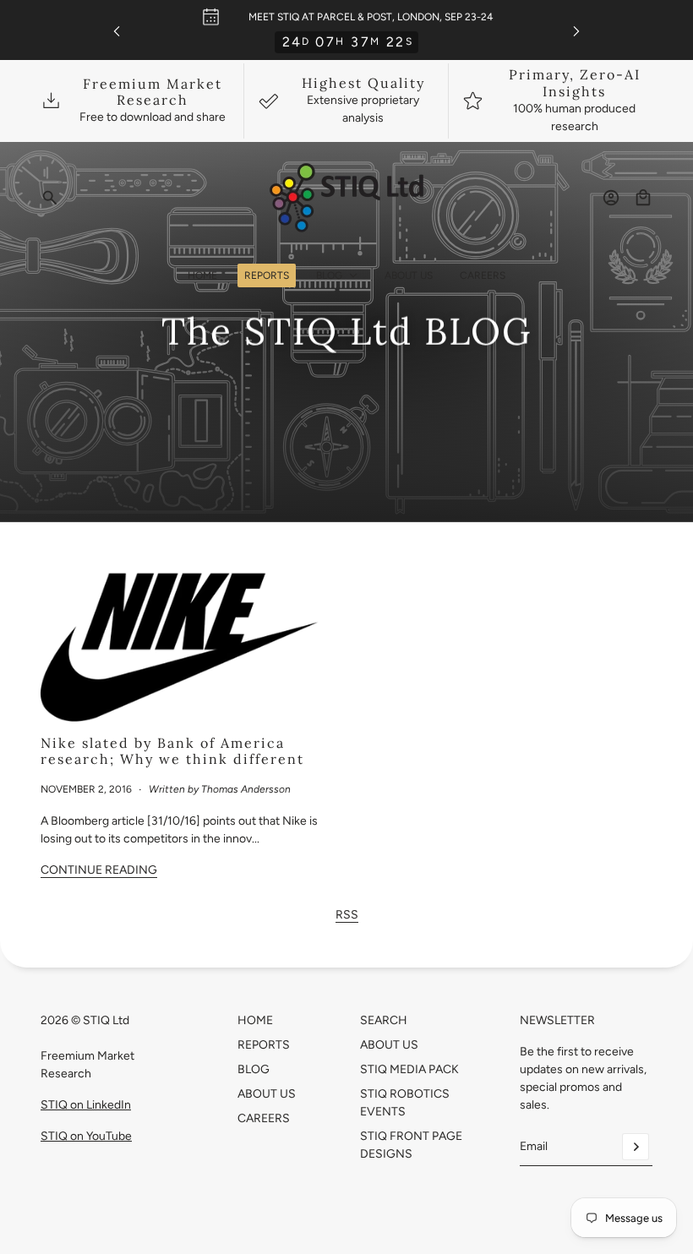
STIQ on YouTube (86, 1136)
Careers (263, 1118)
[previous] (116, 30)
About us (389, 1045)
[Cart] (643, 197)
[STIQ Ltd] (347, 197)
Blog (253, 1069)
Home (255, 1020)
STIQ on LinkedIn (86, 1105)
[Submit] (635, 1146)
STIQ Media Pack (409, 1069)
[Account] (611, 197)
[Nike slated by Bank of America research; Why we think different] (187, 644)
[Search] (50, 197)
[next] (576, 30)
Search (383, 1020)
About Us (266, 1094)
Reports (263, 1045)
